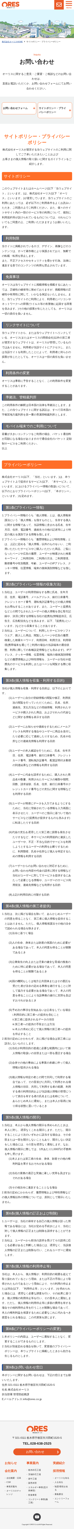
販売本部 (32, 1483)
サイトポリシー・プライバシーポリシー (52, 110)
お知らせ (11, 1463)
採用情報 (59, 1470)
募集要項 (59, 1494)
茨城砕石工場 (34, 1474)
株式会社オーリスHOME (12, 42)
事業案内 (33, 1463)
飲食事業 (32, 1495)
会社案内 (11, 1470)
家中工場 (32, 1479)
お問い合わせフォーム (15, 108)
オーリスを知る (62, 1478)
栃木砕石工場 (34, 1470)
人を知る (59, 1482)
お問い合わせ (35, 1451)
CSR (8, 1482)
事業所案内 (11, 1486)
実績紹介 (59, 1463)
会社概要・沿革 (13, 1478)
